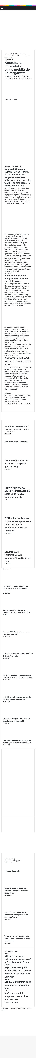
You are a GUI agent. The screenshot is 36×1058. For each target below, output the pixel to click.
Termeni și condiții (9, 859)
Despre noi (7, 856)
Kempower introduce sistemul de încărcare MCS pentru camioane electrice (15, 588)
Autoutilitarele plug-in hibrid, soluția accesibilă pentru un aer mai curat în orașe (16, 914)
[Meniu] (2, 8)
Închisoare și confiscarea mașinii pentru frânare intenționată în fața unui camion (17, 938)
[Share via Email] (5, 406)
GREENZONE (14, 54)
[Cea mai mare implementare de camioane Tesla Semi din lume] (18, 549)
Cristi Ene (7, 79)
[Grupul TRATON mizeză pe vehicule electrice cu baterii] (13, 630)
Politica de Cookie (9, 863)
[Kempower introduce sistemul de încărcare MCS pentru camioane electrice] (13, 584)
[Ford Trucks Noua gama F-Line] (18, 2)
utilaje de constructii (12, 402)
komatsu (19, 395)
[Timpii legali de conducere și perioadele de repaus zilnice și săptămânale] (15, 886)
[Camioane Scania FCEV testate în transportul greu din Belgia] (18, 458)
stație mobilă (22, 400)
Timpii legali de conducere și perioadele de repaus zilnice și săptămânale (16, 890)
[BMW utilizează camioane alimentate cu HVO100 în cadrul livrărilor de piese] (13, 673)
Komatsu (21, 188)
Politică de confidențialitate (12, 861)
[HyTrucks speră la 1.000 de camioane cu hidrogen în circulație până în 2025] (13, 738)
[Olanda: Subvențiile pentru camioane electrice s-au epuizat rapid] (13, 716)
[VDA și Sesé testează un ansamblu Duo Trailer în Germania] (13, 651)
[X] (0, 1032)
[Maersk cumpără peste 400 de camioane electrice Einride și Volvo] (13, 608)
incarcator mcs (10, 395)
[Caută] (34, 8)
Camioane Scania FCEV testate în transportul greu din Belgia (16, 463)
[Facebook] (4, 406)
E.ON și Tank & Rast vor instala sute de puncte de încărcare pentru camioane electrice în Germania (17, 524)
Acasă (6, 54)
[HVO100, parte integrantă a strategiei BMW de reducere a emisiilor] (13, 695)
